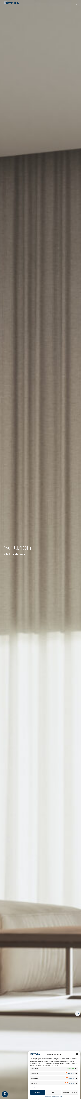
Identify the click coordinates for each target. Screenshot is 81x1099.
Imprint (62, 1096)
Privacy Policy (55, 1096)
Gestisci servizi (35, 1087)
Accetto (37, 1092)
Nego (53, 1092)
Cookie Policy (47, 1096)
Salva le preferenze (70, 1092)
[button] (77, 1054)
